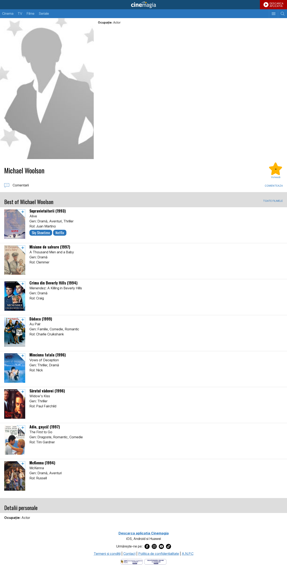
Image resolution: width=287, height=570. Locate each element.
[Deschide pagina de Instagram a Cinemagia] (154, 546)
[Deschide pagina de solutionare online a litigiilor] (155, 561)
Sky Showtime (41, 232)
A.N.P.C (188, 553)
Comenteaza (274, 185)
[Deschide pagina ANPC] (132, 561)
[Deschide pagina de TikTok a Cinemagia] (168, 546)
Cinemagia (143, 4)
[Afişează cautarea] (282, 13)
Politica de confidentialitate (158, 553)
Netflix (59, 232)
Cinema (7, 13)
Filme (30, 13)
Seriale (44, 13)
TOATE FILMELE (273, 200)
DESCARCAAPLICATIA (276, 5)
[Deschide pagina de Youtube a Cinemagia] (161, 546)
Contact (129, 553)
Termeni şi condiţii (107, 553)
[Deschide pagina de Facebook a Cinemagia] (147, 546)
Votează (275, 177)
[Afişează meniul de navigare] (273, 13)
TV (20, 13)
